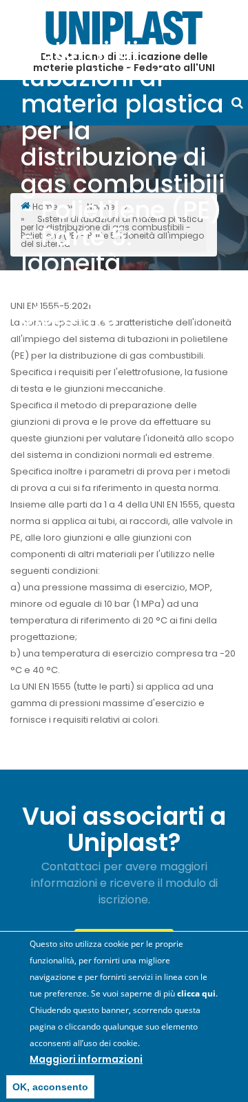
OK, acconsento (50, 1086)
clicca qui (196, 993)
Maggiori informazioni (86, 1059)
